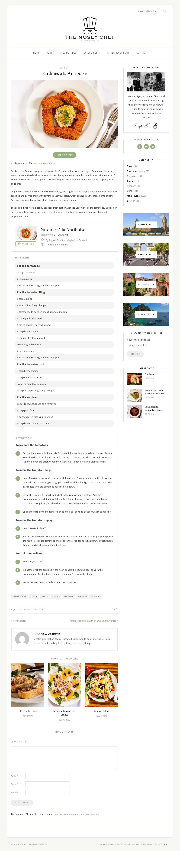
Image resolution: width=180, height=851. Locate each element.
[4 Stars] (48, 235)
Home (36, 52)
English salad (101, 711)
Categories (90, 52)
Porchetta (149, 374)
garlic (45, 596)
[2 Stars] (44, 235)
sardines (82, 596)
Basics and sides (136, 171)
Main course (133, 195)
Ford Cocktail (19, 620)
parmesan (69, 596)
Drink (129, 190)
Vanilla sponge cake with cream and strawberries (93, 620)
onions (56, 596)
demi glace (59, 212)
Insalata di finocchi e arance (64, 713)
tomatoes (95, 596)
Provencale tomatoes (45, 163)
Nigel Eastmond (36, 609)
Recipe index (69, 52)
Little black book (118, 52)
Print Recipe (27, 243)
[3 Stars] (46, 235)
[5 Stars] (50, 235)
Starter (64, 68)
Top (166, 844)
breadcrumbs (19, 596)
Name (14, 775)
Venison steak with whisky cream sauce (154, 392)
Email (14, 784)
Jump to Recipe (64, 155)
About (50, 52)
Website (14, 792)
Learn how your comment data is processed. (76, 814)
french (34, 596)
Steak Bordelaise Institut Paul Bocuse (154, 408)
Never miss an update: (138, 339)
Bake (129, 166)
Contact (141, 52)
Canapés (131, 181)
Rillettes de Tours (27, 711)
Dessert (131, 185)
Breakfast (132, 176)
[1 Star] (42, 235)
